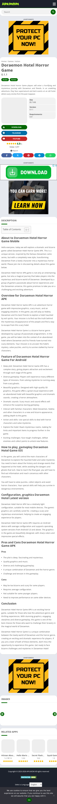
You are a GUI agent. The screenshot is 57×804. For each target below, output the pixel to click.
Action (17, 61)
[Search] (53, 11)
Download (16, 127)
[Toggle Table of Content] (25, 229)
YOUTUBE (16, 139)
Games (10, 61)
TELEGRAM (16, 133)
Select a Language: (22, 784)
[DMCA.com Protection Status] (28, 778)
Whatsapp (50, 155)
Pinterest (28, 155)
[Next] (54, 714)
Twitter (17, 155)
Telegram (39, 155)
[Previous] (2, 714)
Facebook (6, 155)
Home (3, 61)
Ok (29, 800)
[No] (53, 795)
